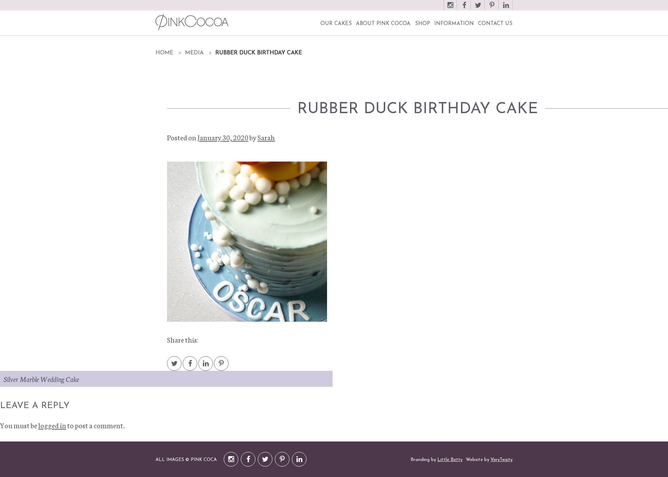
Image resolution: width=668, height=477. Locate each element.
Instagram (450, 8)
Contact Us (495, 23)
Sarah (266, 137)
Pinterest (491, 8)
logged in (52, 425)
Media (194, 53)
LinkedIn (505, 8)
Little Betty (449, 460)
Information (454, 23)
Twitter (478, 8)
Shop (422, 23)
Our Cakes (336, 23)
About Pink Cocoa (383, 23)
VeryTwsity (501, 460)
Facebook (464, 8)
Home (164, 53)
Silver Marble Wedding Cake (41, 379)
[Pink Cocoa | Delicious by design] (191, 22)
